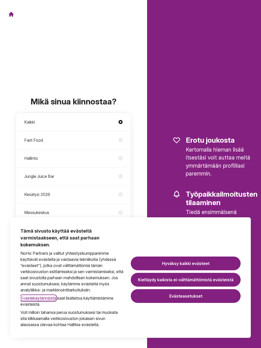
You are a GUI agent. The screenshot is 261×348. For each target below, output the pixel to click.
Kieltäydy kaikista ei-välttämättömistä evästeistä (185, 279)
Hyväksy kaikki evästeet (186, 263)
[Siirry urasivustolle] (11, 14)
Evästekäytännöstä (38, 298)
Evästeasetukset (185, 296)
